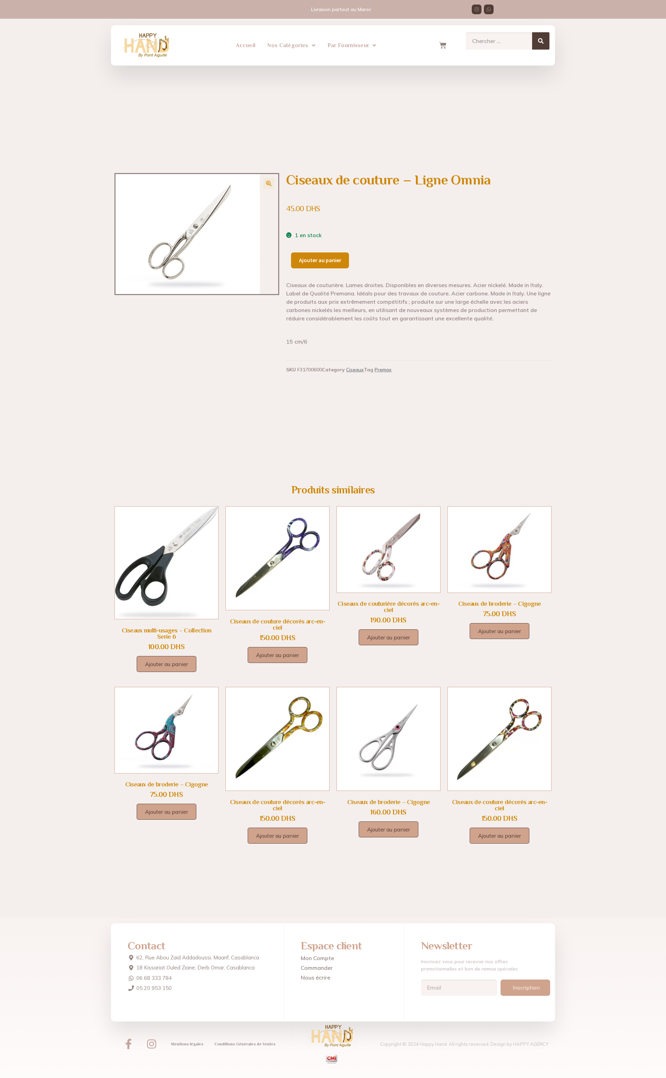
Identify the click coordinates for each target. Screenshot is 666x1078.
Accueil (245, 45)
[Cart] (442, 45)
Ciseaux (355, 369)
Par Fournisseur (348, 45)
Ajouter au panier (320, 260)
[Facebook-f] (128, 1044)
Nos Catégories (287, 45)
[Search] (540, 41)
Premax (383, 369)
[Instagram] (476, 9)
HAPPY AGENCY (530, 1044)
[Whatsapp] (489, 9)
